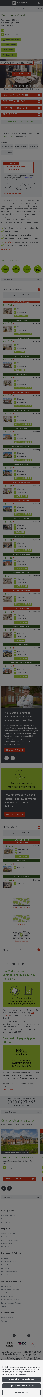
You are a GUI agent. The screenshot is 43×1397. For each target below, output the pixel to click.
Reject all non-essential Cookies (21, 1386)
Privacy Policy (20, 1374)
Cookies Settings (21, 1392)
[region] (21, 1378)
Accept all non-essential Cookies (21, 1379)
